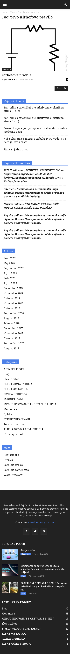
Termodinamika (14, 424)
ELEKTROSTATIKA (16, 389)
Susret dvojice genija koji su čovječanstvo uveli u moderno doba (35, 129)
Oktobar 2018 (12, 308)
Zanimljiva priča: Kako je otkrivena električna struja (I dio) (34, 119)
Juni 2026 (10, 258)
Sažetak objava (13, 464)
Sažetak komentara (16, 470)
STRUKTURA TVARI (17, 419)
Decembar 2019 (13, 288)
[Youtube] (44, 531)
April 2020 (10, 283)
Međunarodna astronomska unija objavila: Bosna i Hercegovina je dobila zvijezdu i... (42, 569)
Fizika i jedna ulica (16, 149)
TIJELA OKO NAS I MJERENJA (23, 429)
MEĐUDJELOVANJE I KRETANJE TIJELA (30, 404)
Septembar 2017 (14, 343)
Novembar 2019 (13, 293)
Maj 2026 (9, 263)
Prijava (8, 459)
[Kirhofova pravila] (35, 47)
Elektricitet (7, 69)
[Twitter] (35, 531)
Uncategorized (13, 434)
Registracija (11, 454)
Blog (6, 374)
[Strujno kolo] (10, 554)
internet (8, 189)
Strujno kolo (28, 550)
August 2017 (11, 348)
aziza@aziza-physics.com (41, 522)
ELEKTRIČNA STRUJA (18, 384)
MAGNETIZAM (13, 399)
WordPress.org (13, 475)
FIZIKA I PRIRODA (15, 394)
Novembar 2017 (13, 333)
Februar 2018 (12, 323)
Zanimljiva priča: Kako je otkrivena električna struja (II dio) (34, 109)
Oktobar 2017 (12, 338)
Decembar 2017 (13, 328)
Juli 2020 (9, 278)
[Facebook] (26, 531)
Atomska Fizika (14, 369)
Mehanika (10, 409)
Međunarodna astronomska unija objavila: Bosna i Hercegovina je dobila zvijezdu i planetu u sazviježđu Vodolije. (34, 192)
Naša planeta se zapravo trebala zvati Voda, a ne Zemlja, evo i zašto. (35, 140)
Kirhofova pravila (16, 75)
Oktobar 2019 (12, 298)
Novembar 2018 (13, 303)
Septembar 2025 (14, 268)
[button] (65, 4)
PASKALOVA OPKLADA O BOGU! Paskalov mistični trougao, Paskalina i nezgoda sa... (44, 586)
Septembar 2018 (14, 313)
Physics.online (8, 79)
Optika (8, 414)
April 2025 (10, 273)
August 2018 (11, 318)
